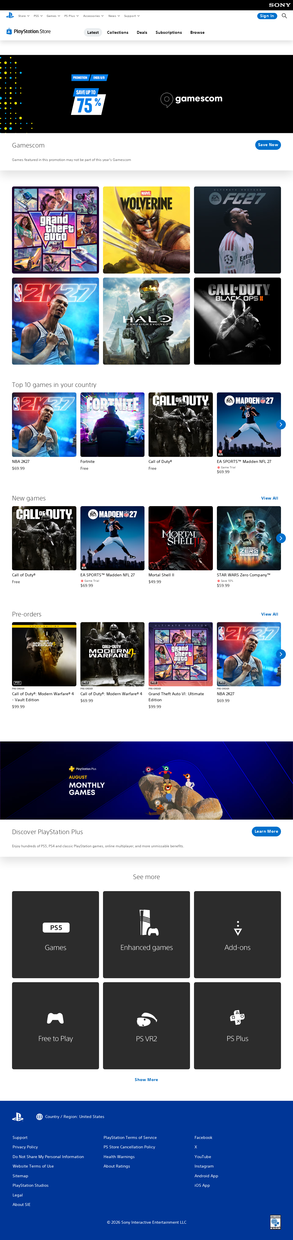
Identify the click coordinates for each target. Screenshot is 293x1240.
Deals (142, 32)
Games (51, 16)
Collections (117, 32)
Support (130, 16)
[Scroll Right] (281, 424)
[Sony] (280, 8)
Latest (93, 32)
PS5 (36, 16)
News (112, 16)
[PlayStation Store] (30, 31)
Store (22, 16)
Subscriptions (169, 32)
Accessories (91, 16)
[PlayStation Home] (10, 16)
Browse (197, 32)
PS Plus (69, 16)
